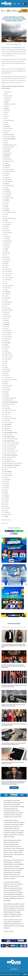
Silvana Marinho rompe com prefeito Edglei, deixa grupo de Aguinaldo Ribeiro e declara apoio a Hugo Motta (13, 646)
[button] (14, 3)
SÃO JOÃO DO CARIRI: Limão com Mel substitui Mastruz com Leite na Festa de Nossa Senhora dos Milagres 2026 (13, 666)
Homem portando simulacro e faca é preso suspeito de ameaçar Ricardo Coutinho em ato (13, 744)
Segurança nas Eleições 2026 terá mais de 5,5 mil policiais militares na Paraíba (13, 705)
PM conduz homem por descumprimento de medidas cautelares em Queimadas (13, 686)
